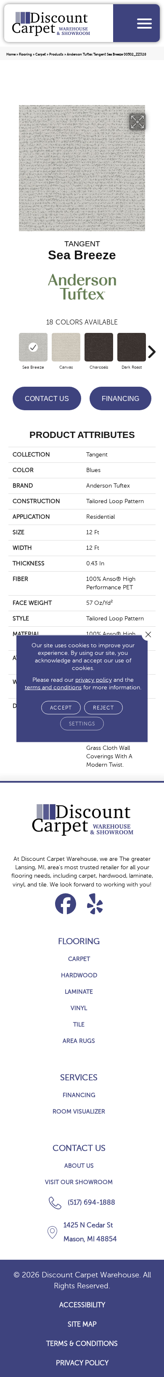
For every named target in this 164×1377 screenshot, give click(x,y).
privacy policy (93, 680)
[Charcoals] (98, 347)
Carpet (40, 54)
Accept (61, 708)
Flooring (25, 54)
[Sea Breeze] (33, 347)
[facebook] (66, 903)
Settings (82, 724)
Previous (12, 347)
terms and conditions (53, 687)
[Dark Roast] (131, 347)
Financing (120, 398)
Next (151, 347)
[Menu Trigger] (144, 23)
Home (11, 54)
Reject (103, 708)
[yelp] (95, 903)
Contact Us (47, 398)
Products (56, 54)
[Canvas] (66, 347)
